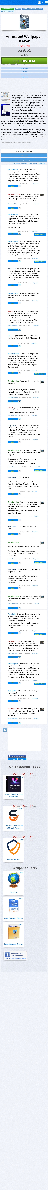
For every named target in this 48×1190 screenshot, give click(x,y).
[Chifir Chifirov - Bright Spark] (5, 692)
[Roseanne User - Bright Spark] (5, 355)
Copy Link (35, 184)
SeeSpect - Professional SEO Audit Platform (14, 826)
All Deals (18, 8)
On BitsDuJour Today (24, 767)
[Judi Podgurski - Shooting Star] (5, 243)
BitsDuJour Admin (12, 204)
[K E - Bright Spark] (5, 337)
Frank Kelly (12, 614)
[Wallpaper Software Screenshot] (5, 101)
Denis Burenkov (13, 381)
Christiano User (13, 293)
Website (24, 71)
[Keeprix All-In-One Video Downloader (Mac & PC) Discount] (13, 783)
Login (12, 759)
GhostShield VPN (13, 859)
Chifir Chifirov (12, 691)
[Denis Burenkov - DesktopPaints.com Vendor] (42, 382)
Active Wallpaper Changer (13, 918)
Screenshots (24, 68)
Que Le (10, 311)
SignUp (22, 759)
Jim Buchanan (13, 169)
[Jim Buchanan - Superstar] (5, 171)
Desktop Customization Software (32, 8)
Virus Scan (24, 74)
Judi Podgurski (13, 241)
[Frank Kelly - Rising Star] (5, 615)
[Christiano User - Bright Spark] (5, 295)
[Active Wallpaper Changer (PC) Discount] (13, 905)
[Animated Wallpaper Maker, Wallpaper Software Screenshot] (5, 110)
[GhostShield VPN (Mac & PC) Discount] (13, 846)
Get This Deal (24, 61)
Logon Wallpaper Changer (13, 944)
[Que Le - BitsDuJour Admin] (42, 312)
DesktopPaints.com (8, 8)
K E (9, 336)
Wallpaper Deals (25, 868)
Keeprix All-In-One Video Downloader (14, 795)
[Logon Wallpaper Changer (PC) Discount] (13, 930)
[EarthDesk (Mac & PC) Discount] (13, 879)
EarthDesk (14, 892)
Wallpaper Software (8, 11)
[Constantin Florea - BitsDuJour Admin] (42, 195)
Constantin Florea (14, 194)
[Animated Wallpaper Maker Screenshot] (5, 95)
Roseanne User (13, 354)
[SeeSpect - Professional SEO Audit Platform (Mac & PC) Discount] (13, 814)
